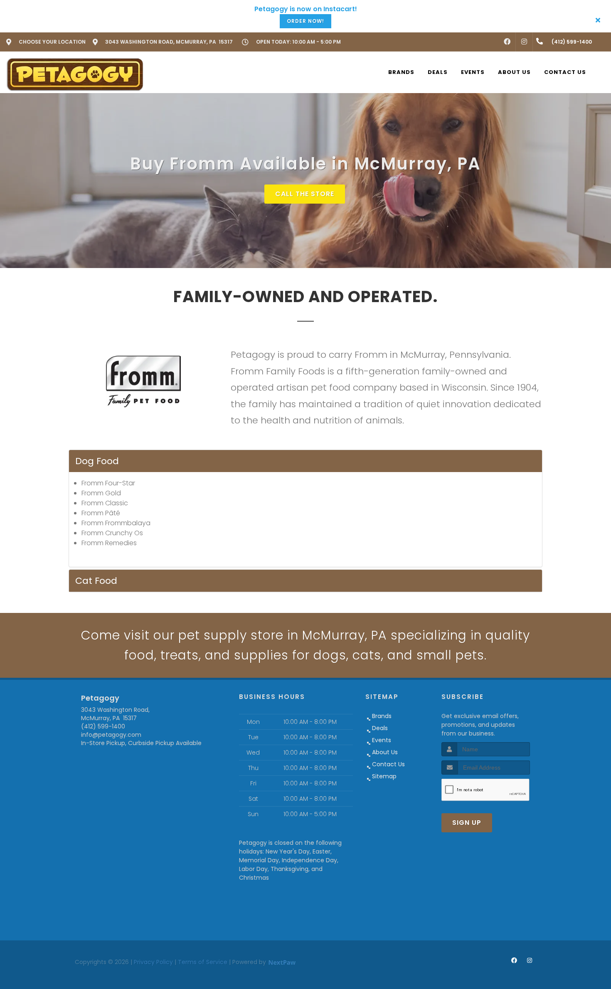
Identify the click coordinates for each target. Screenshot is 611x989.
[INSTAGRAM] (524, 42)
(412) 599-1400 (103, 726)
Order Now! (305, 21)
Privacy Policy (153, 962)
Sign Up (466, 822)
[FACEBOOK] (507, 42)
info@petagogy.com (111, 735)
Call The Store (304, 194)
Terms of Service (202, 962)
